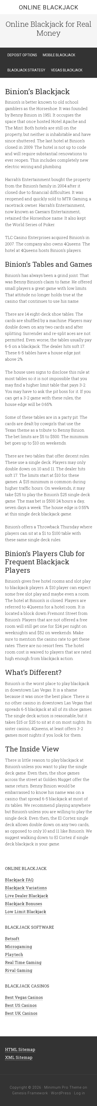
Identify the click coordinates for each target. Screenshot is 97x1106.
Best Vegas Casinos (24, 997)
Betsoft (12, 938)
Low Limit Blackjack (25, 911)
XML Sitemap (18, 1057)
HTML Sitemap (20, 1049)
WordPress (61, 1093)
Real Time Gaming (23, 962)
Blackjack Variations (26, 887)
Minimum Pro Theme (63, 1087)
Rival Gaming (18, 970)
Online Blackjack (48, 7)
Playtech (14, 954)
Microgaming (18, 946)
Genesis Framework (30, 1093)
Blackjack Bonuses (23, 903)
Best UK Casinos (21, 1013)
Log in (79, 1093)
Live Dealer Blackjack (26, 895)
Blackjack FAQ (19, 879)
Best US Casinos (21, 1005)
